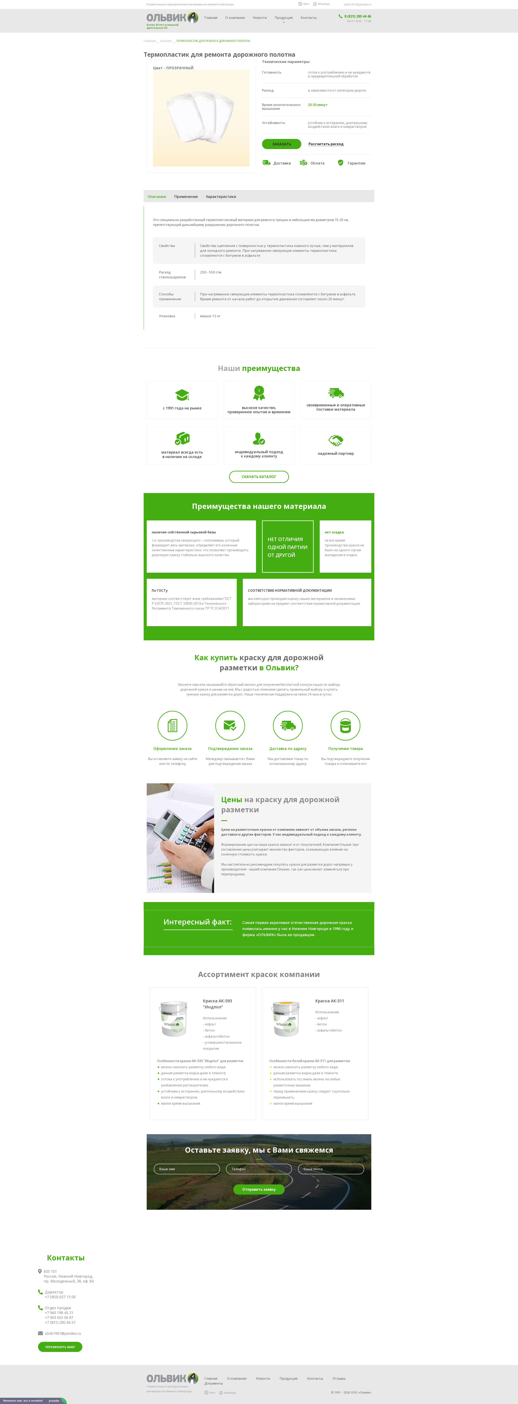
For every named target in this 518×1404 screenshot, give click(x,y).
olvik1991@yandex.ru (357, 4)
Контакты (308, 17)
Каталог (166, 41)
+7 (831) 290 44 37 (60, 1322)
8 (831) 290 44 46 (357, 16)
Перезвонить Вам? (60, 1347)
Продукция (284, 17)
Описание (157, 196)
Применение (186, 196)
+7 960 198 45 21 (59, 1312)
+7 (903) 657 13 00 (60, 1296)
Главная (210, 17)
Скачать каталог (259, 476)
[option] (201, 116)
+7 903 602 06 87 (59, 1317)
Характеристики (221, 196)
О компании (235, 17)
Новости (260, 17)
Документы (213, 1383)
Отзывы (339, 1378)
